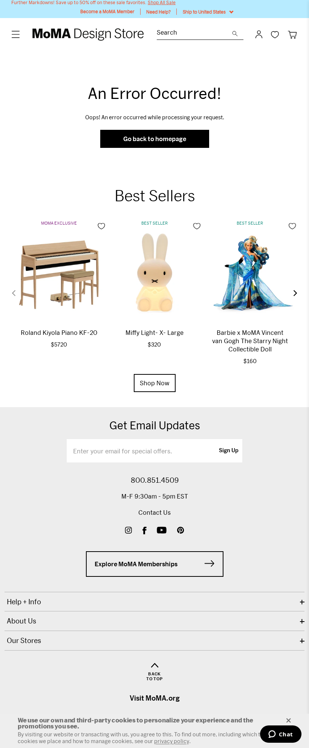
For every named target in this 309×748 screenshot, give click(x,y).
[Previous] (18, 293)
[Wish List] (275, 34)
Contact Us (154, 512)
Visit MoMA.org (155, 698)
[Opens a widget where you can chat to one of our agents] (280, 734)
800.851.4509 (155, 480)
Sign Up (229, 450)
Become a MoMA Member (107, 11)
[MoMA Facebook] (144, 531)
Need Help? (158, 11)
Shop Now (155, 382)
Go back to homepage (154, 138)
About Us (21, 621)
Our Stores (24, 640)
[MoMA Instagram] (128, 531)
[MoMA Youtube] (161, 531)
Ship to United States (204, 11)
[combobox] (194, 33)
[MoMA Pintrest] (181, 531)
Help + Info (24, 601)
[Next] (290, 293)
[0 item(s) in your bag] (292, 34)
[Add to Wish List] (101, 226)
